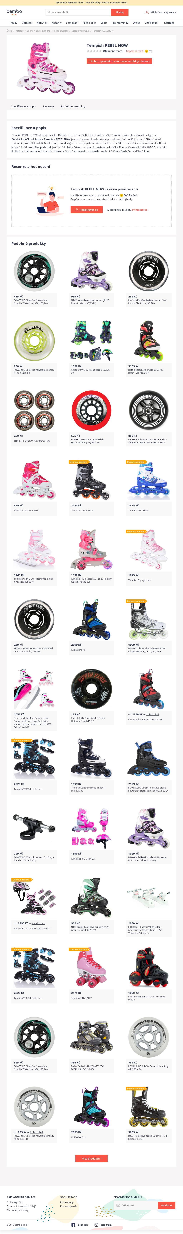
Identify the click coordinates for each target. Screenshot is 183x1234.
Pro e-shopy (66, 1202)
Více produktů (91, 1158)
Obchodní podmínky (17, 1210)
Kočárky (57, 22)
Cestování (72, 22)
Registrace (170, 12)
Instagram (106, 1224)
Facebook (82, 1224)
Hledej (120, 12)
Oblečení (27, 22)
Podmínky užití (14, 1202)
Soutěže (169, 22)
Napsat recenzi (134, 51)
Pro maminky (120, 22)
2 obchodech (152, 714)
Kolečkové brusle (80, 30)
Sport (103, 22)
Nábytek (42, 22)
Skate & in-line (43, 30)
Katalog (19, 30)
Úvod (9, 30)
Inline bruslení (61, 30)
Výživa (136, 22)
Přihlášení (156, 12)
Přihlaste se (139, 209)
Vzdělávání (151, 22)
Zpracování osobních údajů (21, 1206)
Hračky (13, 22)
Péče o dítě (89, 22)
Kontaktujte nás (68, 1206)
